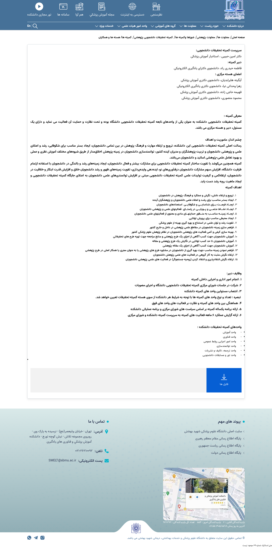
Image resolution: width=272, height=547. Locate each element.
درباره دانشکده (235, 26)
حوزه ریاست (212, 26)
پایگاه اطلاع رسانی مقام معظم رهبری (218, 438)
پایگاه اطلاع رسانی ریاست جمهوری (220, 445)
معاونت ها (190, 26)
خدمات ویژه (106, 26)
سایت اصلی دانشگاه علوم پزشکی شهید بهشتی (213, 431)
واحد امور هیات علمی (134, 26)
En (28, 26)
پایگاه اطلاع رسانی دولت (226, 452)
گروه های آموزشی (165, 26)
